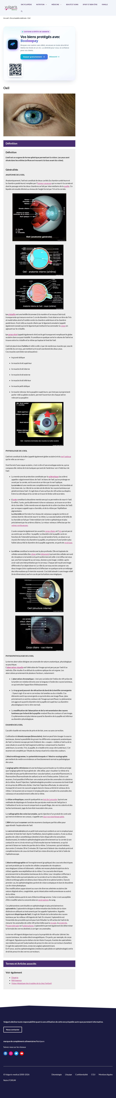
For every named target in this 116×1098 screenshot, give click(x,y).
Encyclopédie (26, 4)
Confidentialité (81, 1074)
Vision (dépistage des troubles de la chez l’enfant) (31, 983)
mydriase (68, 542)
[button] (22, 11)
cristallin (12, 314)
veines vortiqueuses (19, 525)
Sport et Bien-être (90, 4)
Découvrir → (54, 56)
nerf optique (66, 456)
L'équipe (68, 1074)
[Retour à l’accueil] (11, 7)
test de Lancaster (50, 799)
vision (63, 326)
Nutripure (40, 1041)
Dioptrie (14, 977)
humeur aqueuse (44, 183)
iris (60, 531)
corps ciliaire (50, 531)
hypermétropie (13, 926)
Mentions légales (106, 1074)
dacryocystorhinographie (53, 816)
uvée (15, 499)
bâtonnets (45, 554)
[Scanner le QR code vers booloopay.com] (15, 69)
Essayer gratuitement (32, 57)
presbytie (63, 923)
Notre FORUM (9, 1080)
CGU (93, 1074)
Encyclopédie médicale (18, 18)
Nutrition (40, 4)
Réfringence (16, 980)
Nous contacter (12, 1029)
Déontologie (57, 1074)
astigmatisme (28, 926)
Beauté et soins (72, 4)
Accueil (6, 18)
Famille (105, 4)
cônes (33, 554)
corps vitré (12, 334)
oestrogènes (43, 900)
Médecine (55, 4)
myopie (53, 923)
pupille (66, 186)
